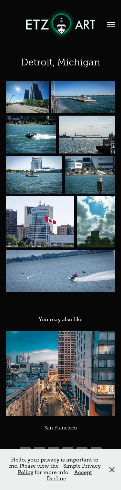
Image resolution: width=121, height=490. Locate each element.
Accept (83, 472)
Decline (56, 479)
